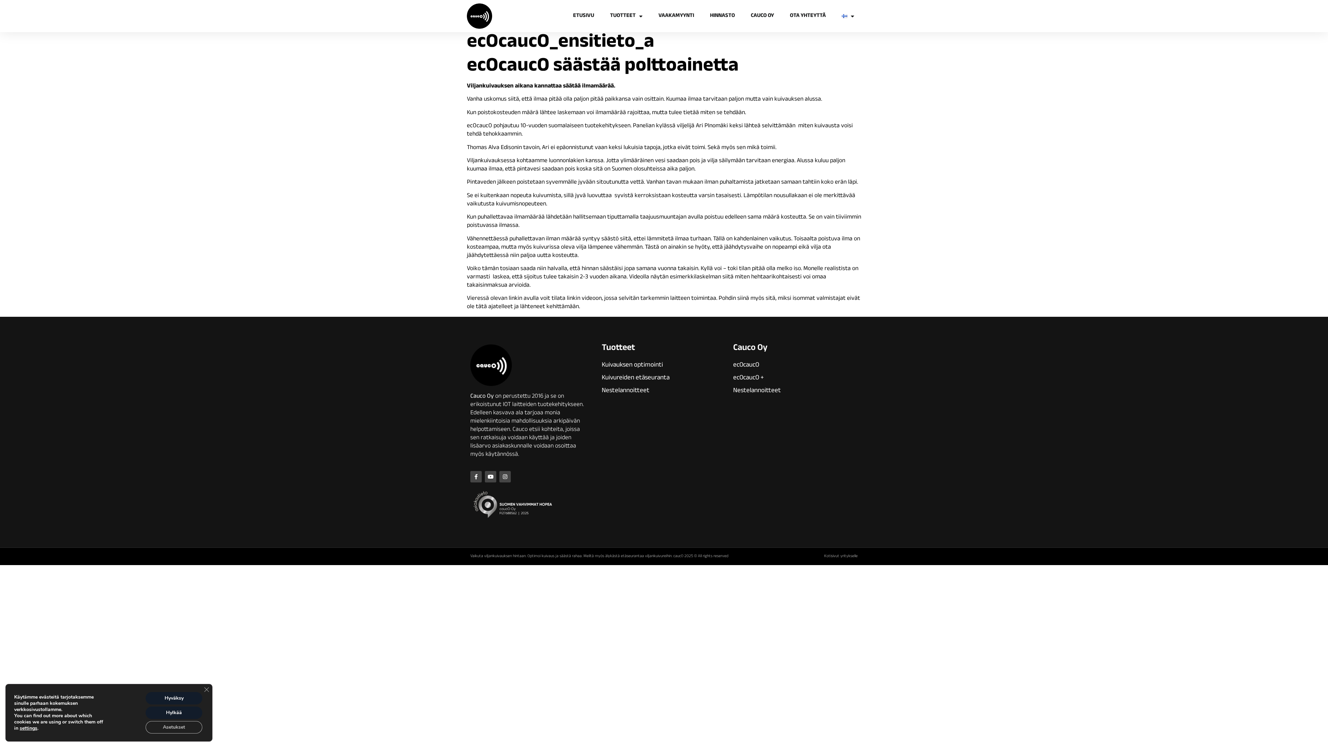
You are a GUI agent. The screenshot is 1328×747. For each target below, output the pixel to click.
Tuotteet (623, 16)
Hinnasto (722, 16)
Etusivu (583, 16)
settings (28, 728)
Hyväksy (174, 698)
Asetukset (174, 727)
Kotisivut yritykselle (841, 556)
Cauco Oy (762, 16)
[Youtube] (490, 476)
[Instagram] (505, 476)
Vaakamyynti (676, 16)
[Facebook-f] (476, 476)
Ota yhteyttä (808, 16)
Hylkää (174, 712)
